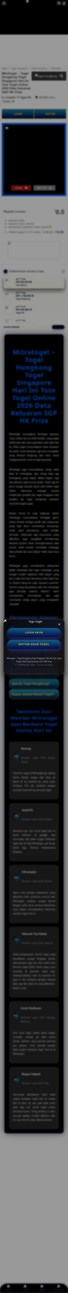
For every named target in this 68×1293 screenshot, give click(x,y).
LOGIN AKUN (34, 632)
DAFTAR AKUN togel (34, 644)
